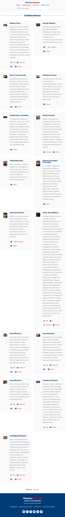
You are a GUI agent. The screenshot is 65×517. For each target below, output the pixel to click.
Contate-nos (37, 506)
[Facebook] (23, 511)
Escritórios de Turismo (25, 506)
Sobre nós (36, 5)
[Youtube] (34, 511)
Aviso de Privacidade (49, 506)
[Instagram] (30, 511)
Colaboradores (26, 5)
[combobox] (32, 8)
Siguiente (36, 489)
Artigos (18, 5)
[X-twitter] (27, 511)
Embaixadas (13, 506)
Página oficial (45, 5)
